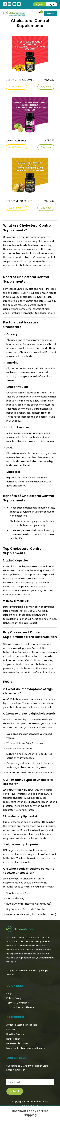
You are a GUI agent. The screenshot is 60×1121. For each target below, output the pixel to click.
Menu (50, 13)
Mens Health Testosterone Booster (25, 1048)
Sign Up (40, 4)
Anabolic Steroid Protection (21, 1024)
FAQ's (9, 993)
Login (51, 4)
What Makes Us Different (20, 1007)
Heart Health (13, 1038)
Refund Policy (13, 998)
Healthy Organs (15, 1034)
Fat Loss (10, 1029)
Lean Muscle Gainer (17, 1043)
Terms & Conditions (17, 1002)
